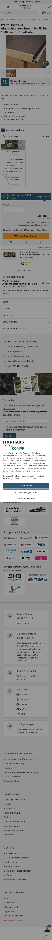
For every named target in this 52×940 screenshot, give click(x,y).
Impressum (31, 498)
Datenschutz (21, 498)
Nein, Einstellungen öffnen (26, 492)
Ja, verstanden (26, 485)
